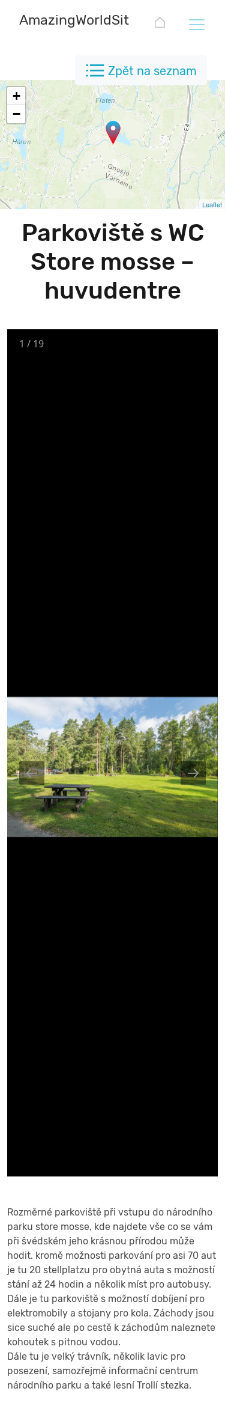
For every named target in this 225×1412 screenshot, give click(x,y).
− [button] (16, 113)
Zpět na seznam (152, 71)
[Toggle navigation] (196, 24)
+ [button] (16, 95)
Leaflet (212, 204)
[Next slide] (193, 773)
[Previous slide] (31, 773)
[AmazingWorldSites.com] (160, 24)
